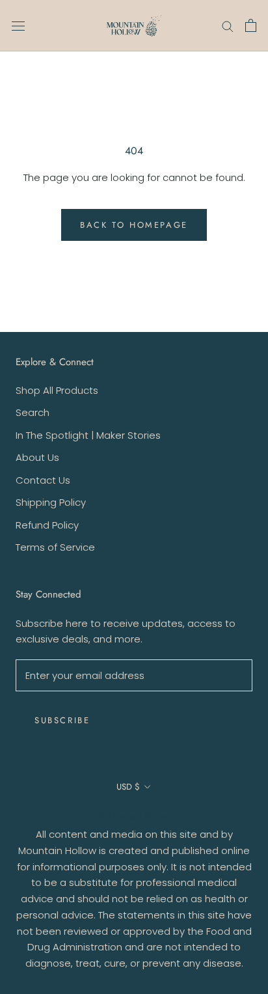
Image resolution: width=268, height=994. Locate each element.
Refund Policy (47, 525)
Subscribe (62, 720)
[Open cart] (250, 25)
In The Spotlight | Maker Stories (88, 435)
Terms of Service (55, 547)
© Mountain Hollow (134, 816)
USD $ (128, 786)
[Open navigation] (18, 26)
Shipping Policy (51, 502)
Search (32, 412)
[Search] (228, 25)
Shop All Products (57, 390)
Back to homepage (134, 225)
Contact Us (43, 480)
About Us (37, 457)
